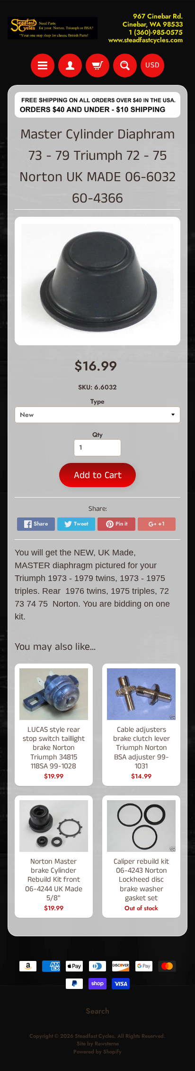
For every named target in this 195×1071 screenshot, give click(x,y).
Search (97, 1011)
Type (97, 401)
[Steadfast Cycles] (53, 28)
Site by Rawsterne (98, 1043)
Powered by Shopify (97, 1051)
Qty (97, 434)
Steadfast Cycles (94, 1036)
